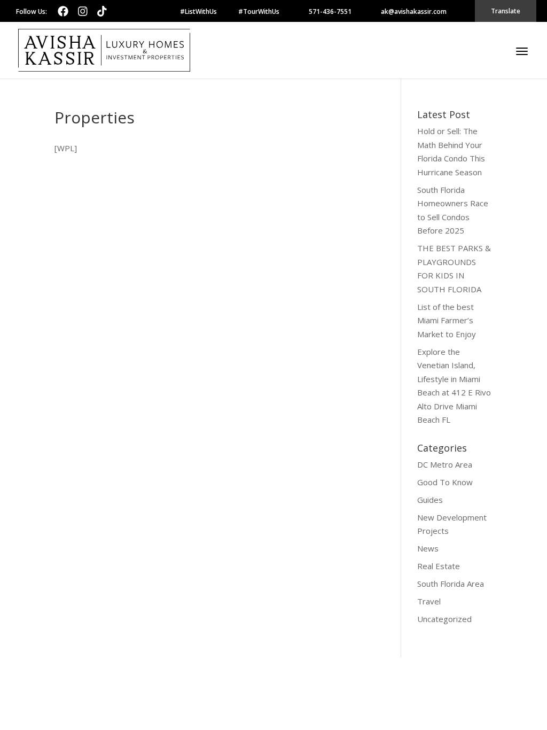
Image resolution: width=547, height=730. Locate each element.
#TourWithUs (258, 11)
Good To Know (445, 482)
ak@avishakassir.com (414, 11)
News (428, 548)
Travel (429, 601)
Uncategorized (444, 618)
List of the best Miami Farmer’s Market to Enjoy (446, 320)
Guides (430, 499)
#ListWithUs (198, 11)
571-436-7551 (330, 11)
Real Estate (438, 566)
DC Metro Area (444, 464)
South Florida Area (450, 583)
